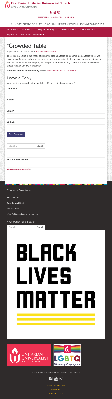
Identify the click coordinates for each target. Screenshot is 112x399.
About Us (12, 30)
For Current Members (32, 34)
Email (10, 111)
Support (11, 34)
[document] (56, 109)
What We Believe (56, 393)
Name (10, 100)
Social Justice (68, 30)
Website (11, 122)
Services (26, 30)
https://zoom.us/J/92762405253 (62, 71)
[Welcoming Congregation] (68, 355)
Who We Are (56, 389)
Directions (43, 17)
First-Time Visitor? (56, 385)
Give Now (69, 17)
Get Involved (87, 30)
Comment (12, 88)
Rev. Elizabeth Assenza (46, 51)
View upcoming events (18, 169)
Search (40, 146)
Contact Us (57, 17)
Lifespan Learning (46, 30)
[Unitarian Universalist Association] (30, 355)
